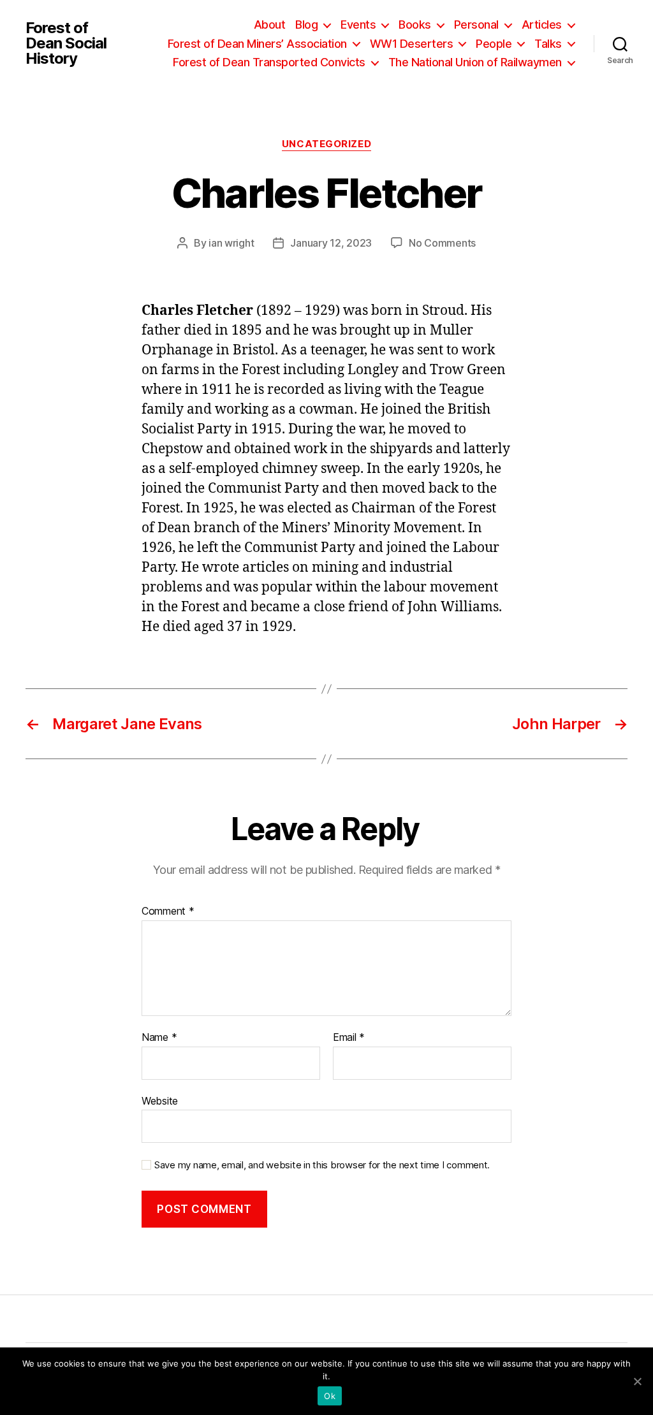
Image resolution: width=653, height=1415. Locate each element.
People (493, 43)
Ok (329, 1396)
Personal (476, 24)
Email (349, 1037)
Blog (306, 24)
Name (159, 1037)
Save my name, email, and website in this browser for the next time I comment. (322, 1165)
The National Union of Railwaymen (475, 62)
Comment (168, 911)
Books (415, 24)
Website (160, 1100)
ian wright (231, 242)
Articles (542, 24)
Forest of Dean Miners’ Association (257, 43)
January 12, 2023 (331, 242)
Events (358, 24)
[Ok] (637, 1381)
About (270, 24)
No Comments (442, 242)
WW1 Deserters (411, 43)
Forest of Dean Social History (66, 43)
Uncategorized (326, 144)
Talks (548, 43)
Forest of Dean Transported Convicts (269, 62)
